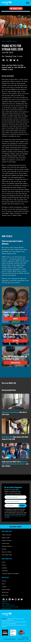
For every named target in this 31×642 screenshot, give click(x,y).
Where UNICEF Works (7, 555)
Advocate (4, 581)
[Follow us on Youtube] (12, 599)
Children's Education (6, 535)
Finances (4, 565)
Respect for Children (6, 552)
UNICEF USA (7, 3)
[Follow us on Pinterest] (18, 599)
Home (3, 41)
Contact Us (4, 619)
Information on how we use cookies (10, 607)
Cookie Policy (24, 637)
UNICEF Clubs (5, 592)
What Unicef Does (7, 531)
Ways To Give (5, 595)
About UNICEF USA (7, 559)
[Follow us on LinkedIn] (9, 599)
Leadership (4, 568)
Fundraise (4, 586)
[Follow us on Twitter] (6, 599)
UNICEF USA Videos (6, 608)
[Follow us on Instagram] (15, 599)
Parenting (4, 549)
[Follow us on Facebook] (3, 599)
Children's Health (6, 537)
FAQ (27, 639)
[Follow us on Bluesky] (21, 599)
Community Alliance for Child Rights (10, 573)
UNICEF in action (11, 41)
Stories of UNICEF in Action (8, 605)
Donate (3, 584)
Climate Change (5, 543)
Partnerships (5, 570)
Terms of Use (21, 639)
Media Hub (4, 601)
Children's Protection (7, 540)
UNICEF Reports (5, 603)
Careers (3, 562)
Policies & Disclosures (9, 639)
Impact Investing (6, 589)
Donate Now (17, 8)
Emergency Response (7, 546)
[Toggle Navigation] (27, 3)
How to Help (5, 577)
